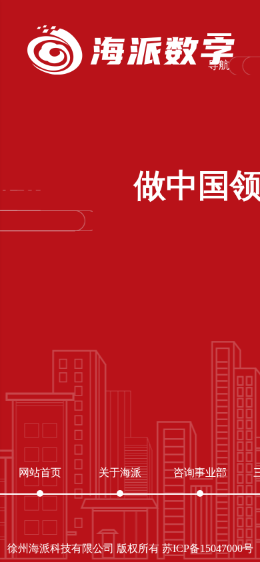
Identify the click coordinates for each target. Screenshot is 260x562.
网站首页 (40, 472)
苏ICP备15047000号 (207, 548)
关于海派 (120, 472)
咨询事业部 (200, 472)
